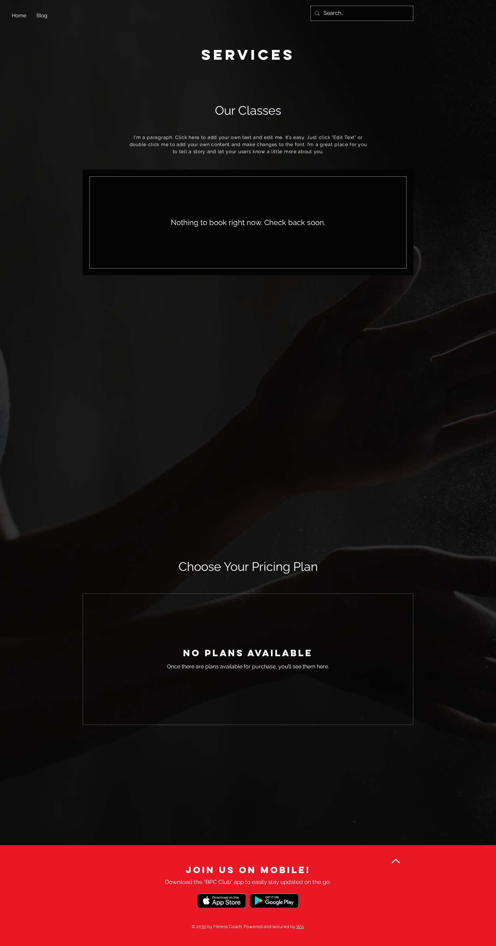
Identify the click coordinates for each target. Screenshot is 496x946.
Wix (300, 926)
